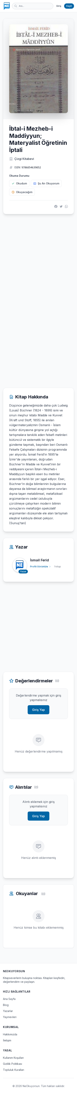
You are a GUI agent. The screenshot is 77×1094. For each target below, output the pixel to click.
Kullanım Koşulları (13, 1057)
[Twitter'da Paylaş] (61, 206)
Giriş (58, 6)
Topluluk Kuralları (13, 1069)
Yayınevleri (9, 1017)
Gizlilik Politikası (12, 1063)
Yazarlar (8, 1011)
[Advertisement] (38, 259)
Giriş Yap (38, 710)
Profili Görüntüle (39, 566)
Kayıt (69, 6)
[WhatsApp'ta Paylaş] (66, 206)
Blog (6, 1005)
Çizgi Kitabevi (24, 159)
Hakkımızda (10, 1034)
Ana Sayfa (9, 998)
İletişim (7, 1040)
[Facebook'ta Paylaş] (55, 206)
